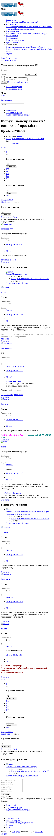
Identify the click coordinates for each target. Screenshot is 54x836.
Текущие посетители (15, 40)
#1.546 (9, 321)
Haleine (4, 292)
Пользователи (12, 38)
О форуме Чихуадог (38, 47)
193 (7, 171)
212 (7, 195)
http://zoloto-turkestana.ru (11, 493)
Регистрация (6, 100)
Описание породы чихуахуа (18, 47)
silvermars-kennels (8, 260)
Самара (9, 310)
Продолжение (7, 200)
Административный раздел (18, 283)
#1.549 (9, 480)
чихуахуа (39, 831)
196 (7, 178)
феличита (5, 579)
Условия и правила (14, 820)
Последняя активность (24, 29)
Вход (3, 95)
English (9, 54)
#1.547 (9, 377)
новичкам (15, 143)
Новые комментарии (27, 33)
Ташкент (10, 597)
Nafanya (4, 532)
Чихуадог (16, 831)
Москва (9, 465)
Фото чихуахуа (12, 31)
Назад (3, 147)
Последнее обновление (25, 139)
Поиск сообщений (30, 22)
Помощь (9, 825)
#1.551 (9, 608)
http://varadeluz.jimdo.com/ (12, 395)
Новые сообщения (14, 22)
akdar (3, 447)
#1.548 (9, 426)
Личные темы (12, 36)
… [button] (7, 154)
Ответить (5, 262)
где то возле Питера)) (15, 366)
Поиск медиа (41, 33)
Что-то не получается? (30, 49)
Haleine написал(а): (14, 381)
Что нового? (11, 24)
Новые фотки (28, 27)
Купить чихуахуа (13, 42)
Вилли (4, 628)
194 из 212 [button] (15, 202)
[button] (3, 9)
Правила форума (13, 49)
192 (7, 169)
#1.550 (9, 561)
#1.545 (9, 251)
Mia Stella (5, 339)
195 (7, 176)
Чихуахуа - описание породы (21, 767)
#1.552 (9, 661)
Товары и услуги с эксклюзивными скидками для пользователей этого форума (27, 513)
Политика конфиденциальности (20, 823)
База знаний (11, 20)
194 (7, 174)
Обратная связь (12, 818)
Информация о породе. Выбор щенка (22, 776)
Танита (4, 404)
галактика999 (7, 229)
